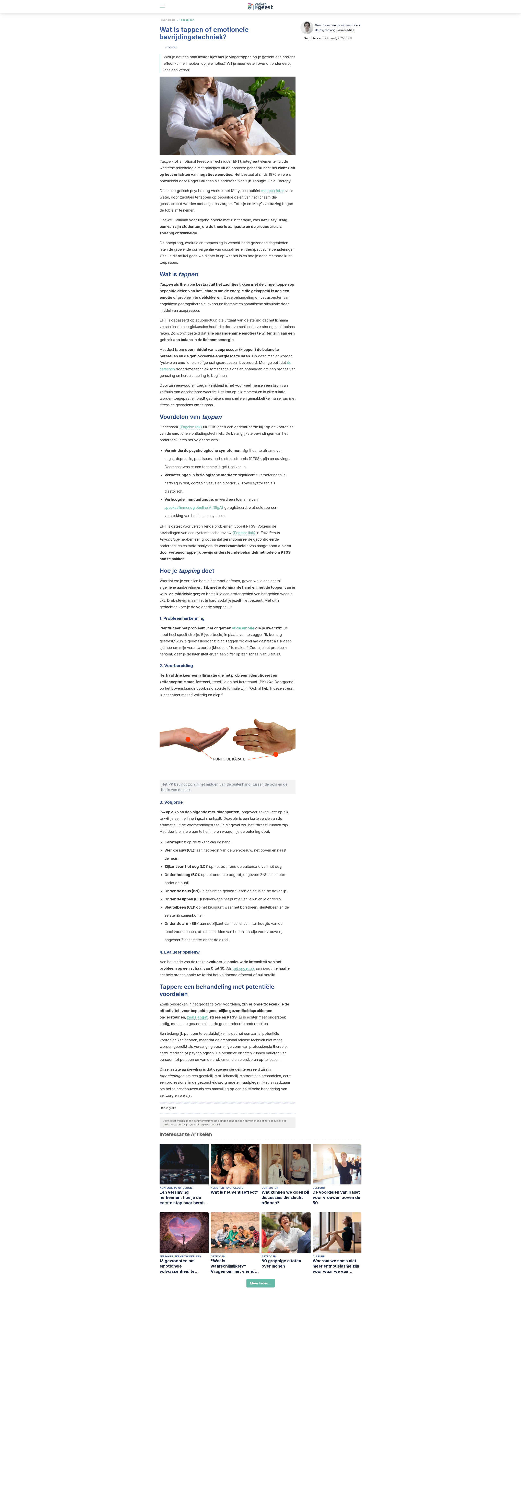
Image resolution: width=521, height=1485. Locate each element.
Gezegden (218, 1256)
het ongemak (244, 968)
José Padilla (345, 30)
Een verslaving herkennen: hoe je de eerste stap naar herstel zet (183, 1197)
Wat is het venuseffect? (234, 1192)
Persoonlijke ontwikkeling (180, 1256)
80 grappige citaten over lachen (281, 1263)
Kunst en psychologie (227, 1187)
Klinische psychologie (176, 1187)
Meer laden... (260, 1283)
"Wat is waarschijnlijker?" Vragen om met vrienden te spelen (235, 1266)
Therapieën (186, 19)
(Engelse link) (190, 427)
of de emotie (243, 628)
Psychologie (167, 19)
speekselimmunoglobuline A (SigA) (193, 507)
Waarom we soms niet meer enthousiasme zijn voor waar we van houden (336, 1266)
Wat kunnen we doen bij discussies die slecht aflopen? (285, 1197)
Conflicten (270, 1187)
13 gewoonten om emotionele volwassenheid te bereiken (177, 1266)
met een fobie (272, 191)
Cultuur (319, 1187)
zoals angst (197, 1017)
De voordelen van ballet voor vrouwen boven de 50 (336, 1197)
